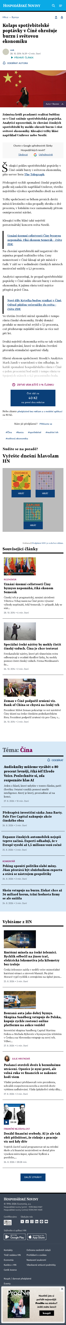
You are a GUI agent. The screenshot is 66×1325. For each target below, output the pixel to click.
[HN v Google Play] (14, 1237)
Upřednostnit (46, 155)
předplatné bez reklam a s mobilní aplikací (39, 411)
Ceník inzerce (10, 1270)
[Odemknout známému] (61, 17)
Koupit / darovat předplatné (17, 1279)
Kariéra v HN (10, 1265)
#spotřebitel (34, 432)
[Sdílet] (56, 17)
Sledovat (23, 155)
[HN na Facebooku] (27, 1221)
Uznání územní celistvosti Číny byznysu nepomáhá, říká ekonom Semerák (28, 588)
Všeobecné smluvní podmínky (41, 1265)
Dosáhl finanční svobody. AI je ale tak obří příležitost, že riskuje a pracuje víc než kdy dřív (32, 1137)
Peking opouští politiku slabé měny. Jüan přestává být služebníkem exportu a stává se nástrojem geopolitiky (32, 870)
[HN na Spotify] (41, 1221)
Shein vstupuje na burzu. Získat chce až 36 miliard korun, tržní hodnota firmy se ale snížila (32, 894)
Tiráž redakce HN (12, 1255)
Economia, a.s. (24, 1204)
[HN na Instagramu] (31, 1221)
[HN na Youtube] (46, 1221)
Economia (8, 1260)
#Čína (9, 432)
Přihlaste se (46, 423)
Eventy (7, 1284)
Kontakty (8, 1250)
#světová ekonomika (17, 438)
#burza (20, 432)
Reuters (56, 104)
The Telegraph (34, 174)
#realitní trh (52, 432)
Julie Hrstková (21, 1058)
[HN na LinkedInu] (36, 1221)
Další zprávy (32, 1177)
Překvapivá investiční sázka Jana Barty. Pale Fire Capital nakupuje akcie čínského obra (32, 816)
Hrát (21, 493)
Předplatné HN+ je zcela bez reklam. (47, 543)
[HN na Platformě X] (22, 1221)
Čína (26, 750)
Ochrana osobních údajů (39, 1250)
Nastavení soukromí (36, 1260)
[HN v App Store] (36, 1237)
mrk (12, 50)
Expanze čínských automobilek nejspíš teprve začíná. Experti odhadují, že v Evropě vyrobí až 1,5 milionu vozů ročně (32, 841)
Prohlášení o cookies (36, 1255)
